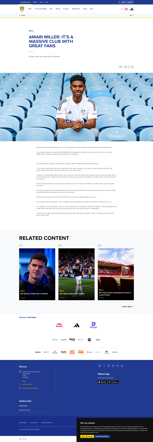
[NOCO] (38, 352)
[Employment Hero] (107, 352)
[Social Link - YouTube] (117, 366)
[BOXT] (46, 352)
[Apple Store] (102, 382)
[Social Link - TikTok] (113, 366)
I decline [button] (90, 436)
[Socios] (64, 352)
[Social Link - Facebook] (100, 366)
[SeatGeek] (72, 352)
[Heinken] (55, 352)
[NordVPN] (89, 352)
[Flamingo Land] (81, 352)
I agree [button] (83, 436)
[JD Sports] (89, 340)
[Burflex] (81, 340)
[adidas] (76, 325)
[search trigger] (122, 9)
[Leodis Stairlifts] (98, 352)
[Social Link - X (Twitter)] (104, 366)
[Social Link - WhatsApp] (122, 366)
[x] (128, 67)
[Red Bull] (59, 325)
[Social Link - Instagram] (109, 366)
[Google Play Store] (113, 382)
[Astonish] (64, 340)
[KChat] (93, 325)
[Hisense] (55, 340)
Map (24, 381)
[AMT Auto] (98, 340)
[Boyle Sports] (72, 340)
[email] (132, 67)
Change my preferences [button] (102, 436)
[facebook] (125, 67)
